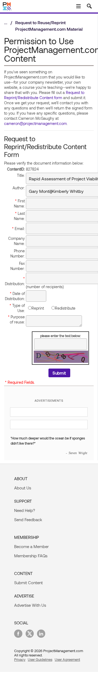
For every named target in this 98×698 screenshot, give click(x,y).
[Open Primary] (78, 6)
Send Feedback (28, 519)
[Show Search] (89, 6)
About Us (22, 487)
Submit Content (28, 582)
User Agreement (67, 659)
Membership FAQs (30, 555)
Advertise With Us (30, 605)
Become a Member (31, 546)
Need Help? (24, 510)
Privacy (19, 659)
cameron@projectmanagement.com (35, 123)
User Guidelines (40, 659)
